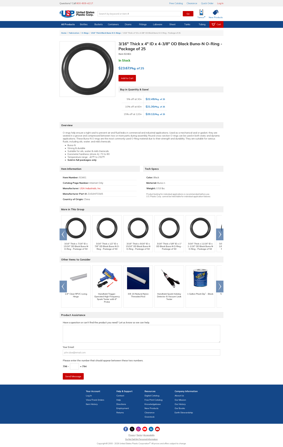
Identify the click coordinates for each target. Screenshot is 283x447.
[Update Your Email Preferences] (157, 429)
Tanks (187, 24)
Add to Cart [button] (127, 78)
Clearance (192, 3)
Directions (121, 404)
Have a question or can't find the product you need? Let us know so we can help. (106, 322)
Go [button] (188, 13)
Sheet (172, 24)
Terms (139, 435)
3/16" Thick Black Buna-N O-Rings (106, 33)
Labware (157, 24)
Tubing (202, 24)
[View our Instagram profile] (138, 429)
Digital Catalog (152, 395)
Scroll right (220, 234)
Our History (180, 404)
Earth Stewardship (184, 412)
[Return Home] (77, 14)
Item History (92, 404)
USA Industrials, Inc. (90, 188)
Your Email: (68, 347)
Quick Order (207, 3)
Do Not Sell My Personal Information (141, 439)
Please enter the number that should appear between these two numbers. (103, 360)
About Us (179, 395)
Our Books (180, 408)
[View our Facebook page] (126, 429)
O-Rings (85, 33)
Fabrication (74, 33)
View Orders (95, 400)
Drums (128, 24)
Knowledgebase (153, 404)
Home (63, 33)
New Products (151, 408)
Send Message (73, 376)
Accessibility (149, 435)
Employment (122, 408)
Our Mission (180, 400)
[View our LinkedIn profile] (151, 429)
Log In (220, 3)
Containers (113, 24)
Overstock (149, 416)
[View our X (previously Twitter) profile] (132, 429)
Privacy (132, 435)
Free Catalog (153, 400)
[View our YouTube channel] (145, 429)
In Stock (124, 60)
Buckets (98, 24)
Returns (120, 412)
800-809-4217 (84, 3)
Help (118, 400)
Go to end (63, 234)
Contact (120, 395)
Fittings (143, 24)
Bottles (84, 24)
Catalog (176, 3)
